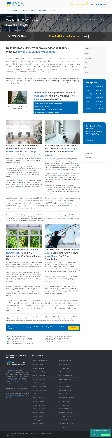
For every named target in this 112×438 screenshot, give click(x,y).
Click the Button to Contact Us (63, 36)
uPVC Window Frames (39, 379)
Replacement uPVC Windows (66, 412)
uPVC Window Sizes (63, 427)
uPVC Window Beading (39, 364)
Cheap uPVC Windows (64, 360)
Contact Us (73, 327)
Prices (33, 10)
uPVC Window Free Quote (40, 423)
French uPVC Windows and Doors (67, 420)
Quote (86, 68)
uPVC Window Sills (38, 416)
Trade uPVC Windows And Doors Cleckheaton (20, 338)
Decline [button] (95, 434)
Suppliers (87, 53)
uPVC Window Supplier (64, 416)
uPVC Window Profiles (39, 405)
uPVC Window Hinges (39, 383)
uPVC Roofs (61, 383)
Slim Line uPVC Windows (65, 390)
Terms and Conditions (46, 433)
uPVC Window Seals (38, 412)
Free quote (43, 10)
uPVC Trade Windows (64, 394)
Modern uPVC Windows (65, 408)
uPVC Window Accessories (40, 360)
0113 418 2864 (79, 4)
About (15, 10)
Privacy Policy (10, 435)
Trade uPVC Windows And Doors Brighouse (57, 338)
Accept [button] (105, 434)
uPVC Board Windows (64, 368)
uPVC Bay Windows (63, 364)
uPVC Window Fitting (39, 375)
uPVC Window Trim (63, 401)
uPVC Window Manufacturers (66, 423)
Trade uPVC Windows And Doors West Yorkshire (58, 336)
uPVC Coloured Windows (65, 375)
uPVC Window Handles (39, 390)
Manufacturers (89, 58)
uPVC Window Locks (38, 394)
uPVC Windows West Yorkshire (16, 336)
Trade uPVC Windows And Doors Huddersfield (20, 340)
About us (87, 48)
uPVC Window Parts (38, 397)
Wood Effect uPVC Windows (66, 397)
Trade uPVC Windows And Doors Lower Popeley (58, 341)
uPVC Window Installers (39, 386)
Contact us (88, 73)
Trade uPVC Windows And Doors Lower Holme (58, 340)
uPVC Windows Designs (39, 372)
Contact (53, 10)
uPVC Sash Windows (64, 386)
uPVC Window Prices (38, 401)
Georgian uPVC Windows (65, 379)
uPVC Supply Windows (39, 420)
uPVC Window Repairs (39, 408)
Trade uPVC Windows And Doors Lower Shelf (20, 343)
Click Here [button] (101, 432)
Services (24, 10)
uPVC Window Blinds (38, 368)
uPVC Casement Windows (65, 372)
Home (8, 10)
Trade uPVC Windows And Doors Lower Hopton (21, 341)
